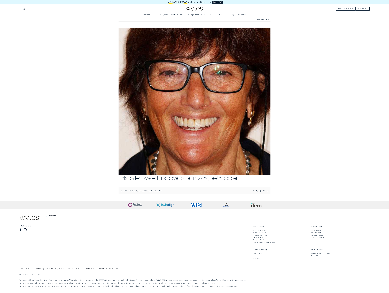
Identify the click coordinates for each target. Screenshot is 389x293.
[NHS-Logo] (196, 204)
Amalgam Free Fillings (260, 235)
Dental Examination (259, 230)
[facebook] (20, 9)
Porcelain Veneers (317, 235)
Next (267, 20)
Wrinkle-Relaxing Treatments (320, 253)
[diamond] (226, 204)
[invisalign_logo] (165, 204)
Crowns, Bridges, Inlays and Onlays (264, 242)
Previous (260, 20)
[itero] (256, 204)
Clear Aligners (257, 253)
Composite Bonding (317, 237)
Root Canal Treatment (260, 233)
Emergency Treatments (260, 240)
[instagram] (24, 9)
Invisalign (256, 256)
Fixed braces (257, 258)
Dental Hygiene (258, 237)
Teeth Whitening (316, 233)
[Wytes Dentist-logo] (194, 7)
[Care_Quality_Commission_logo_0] (135, 204)
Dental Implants (316, 230)
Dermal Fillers (315, 256)
